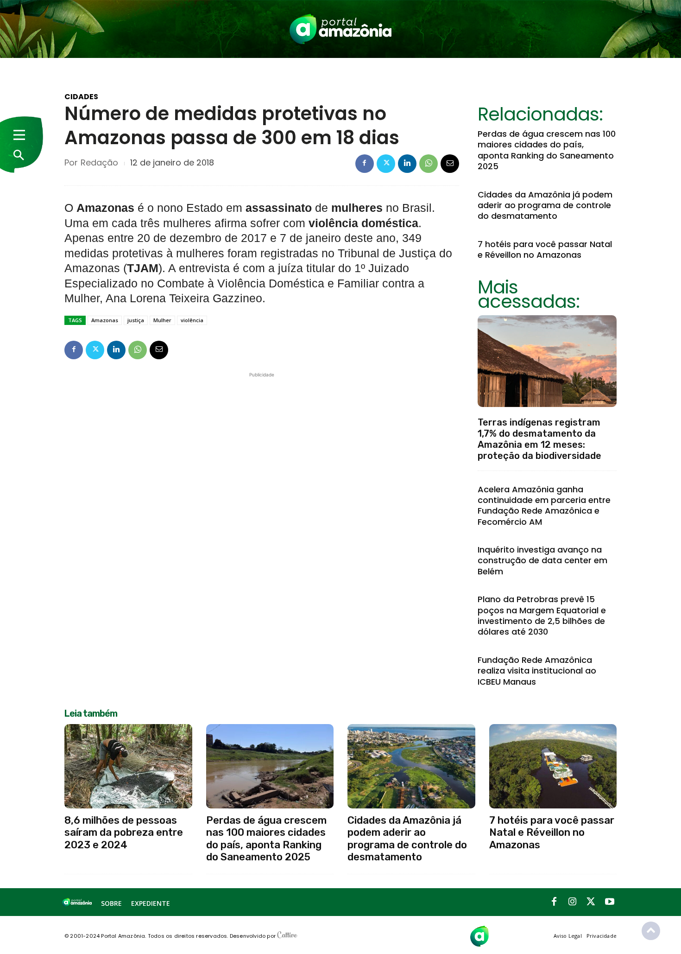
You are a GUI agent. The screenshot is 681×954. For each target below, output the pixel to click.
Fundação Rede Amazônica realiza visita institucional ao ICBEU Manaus (537, 670)
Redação (99, 163)
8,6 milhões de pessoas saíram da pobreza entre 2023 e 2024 (123, 832)
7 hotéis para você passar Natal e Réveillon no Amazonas (545, 249)
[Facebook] (364, 163)
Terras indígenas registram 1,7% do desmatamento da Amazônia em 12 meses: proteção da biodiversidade (539, 439)
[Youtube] (610, 902)
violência (192, 320)
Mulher (162, 320)
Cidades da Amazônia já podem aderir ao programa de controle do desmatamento (545, 205)
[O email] (450, 163)
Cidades (81, 97)
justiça (135, 320)
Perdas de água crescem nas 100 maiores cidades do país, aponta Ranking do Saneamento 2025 (547, 150)
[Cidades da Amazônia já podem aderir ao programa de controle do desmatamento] (411, 766)
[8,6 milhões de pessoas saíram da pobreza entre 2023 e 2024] (128, 766)
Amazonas (104, 320)
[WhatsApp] (428, 163)
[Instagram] (573, 902)
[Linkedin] (407, 163)
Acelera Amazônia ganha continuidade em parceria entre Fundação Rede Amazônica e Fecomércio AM (544, 505)
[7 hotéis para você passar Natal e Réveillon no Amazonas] (553, 766)
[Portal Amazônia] (340, 29)
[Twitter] (386, 163)
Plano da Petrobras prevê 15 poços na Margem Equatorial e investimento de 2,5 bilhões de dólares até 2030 (542, 615)
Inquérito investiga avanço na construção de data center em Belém (542, 560)
